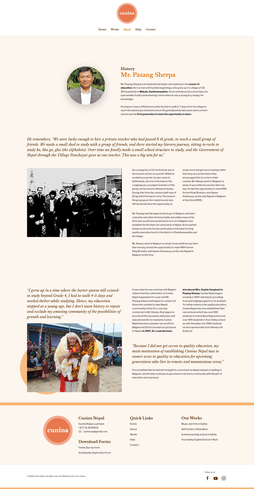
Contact (151, 29)
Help (138, 29)
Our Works (191, 418)
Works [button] (115, 29)
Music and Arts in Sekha (194, 423)
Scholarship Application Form (94, 452)
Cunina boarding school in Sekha (199, 434)
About (133, 429)
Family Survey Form (89, 447)
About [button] (127, 29)
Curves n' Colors (78, 476)
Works (133, 434)
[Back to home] (127, 13)
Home (102, 29)
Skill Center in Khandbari (194, 429)
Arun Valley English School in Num (199, 439)
